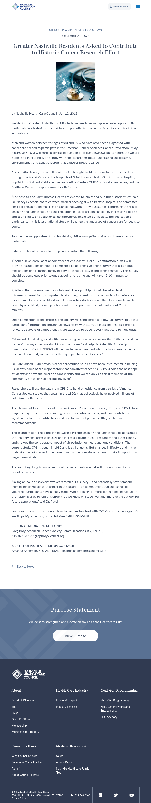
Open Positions (21, 719)
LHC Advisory (109, 717)
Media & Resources (71, 746)
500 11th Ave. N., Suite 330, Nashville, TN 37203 (37, 795)
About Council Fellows (25, 775)
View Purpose (75, 635)
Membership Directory (25, 732)
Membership (19, 725)
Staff (14, 706)
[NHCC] (28, 673)
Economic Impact (66, 700)
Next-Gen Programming (119, 690)
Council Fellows (24, 746)
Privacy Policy (19, 798)
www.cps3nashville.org (95, 236)
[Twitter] (116, 795)
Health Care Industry (72, 690)
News (59, 756)
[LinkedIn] (100, 795)
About (16, 690)
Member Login (121, 6)
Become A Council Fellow (27, 762)
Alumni (16, 768)
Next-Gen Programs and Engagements (115, 708)
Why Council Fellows (24, 756)
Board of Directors (23, 700)
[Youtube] (131, 795)
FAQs (15, 713)
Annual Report (65, 762)
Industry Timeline (66, 706)
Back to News (25, 566)
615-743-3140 (82, 795)
